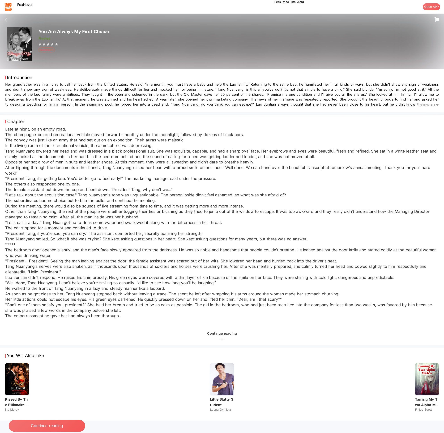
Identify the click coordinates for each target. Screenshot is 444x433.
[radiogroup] (48, 44)
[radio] (41, 44)
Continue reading (47, 425)
